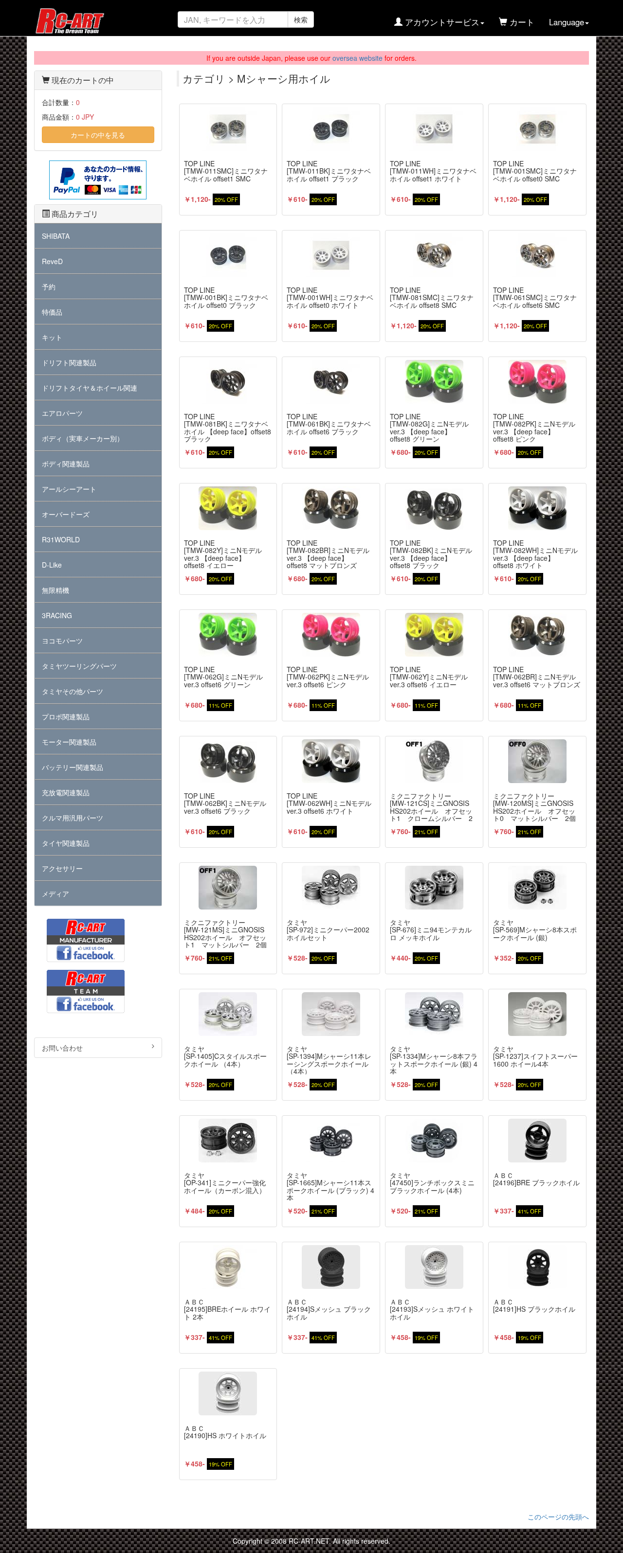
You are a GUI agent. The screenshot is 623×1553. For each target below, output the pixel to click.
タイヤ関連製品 (66, 843)
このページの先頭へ (558, 1516)
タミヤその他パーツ (72, 691)
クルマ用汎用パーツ (72, 817)
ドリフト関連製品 (69, 362)
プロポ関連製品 (66, 716)
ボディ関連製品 (66, 463)
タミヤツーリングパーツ (79, 666)
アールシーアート (69, 489)
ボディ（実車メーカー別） (83, 438)
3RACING (57, 615)
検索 (301, 19)
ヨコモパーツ (62, 640)
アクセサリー (62, 868)
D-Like (52, 565)
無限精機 (55, 590)
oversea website (357, 58)
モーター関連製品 (69, 742)
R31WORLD (61, 539)
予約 (48, 286)
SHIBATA (56, 236)
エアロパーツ (62, 413)
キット (52, 337)
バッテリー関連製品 (72, 767)
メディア (55, 893)
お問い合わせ (62, 1048)
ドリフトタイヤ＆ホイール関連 (89, 388)
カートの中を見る (98, 135)
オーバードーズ (66, 514)
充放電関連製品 (66, 792)
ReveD (52, 261)
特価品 (52, 312)
